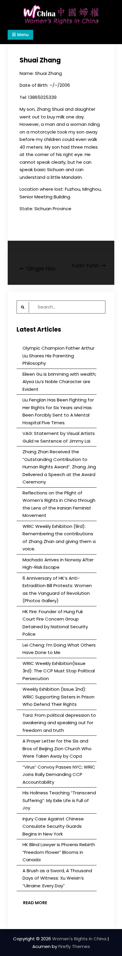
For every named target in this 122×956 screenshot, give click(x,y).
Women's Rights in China (79, 939)
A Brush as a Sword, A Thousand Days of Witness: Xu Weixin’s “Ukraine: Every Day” (57, 878)
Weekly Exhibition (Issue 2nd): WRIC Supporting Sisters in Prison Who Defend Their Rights (58, 696)
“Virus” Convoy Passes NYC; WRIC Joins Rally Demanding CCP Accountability (59, 774)
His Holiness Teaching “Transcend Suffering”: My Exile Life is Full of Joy (59, 800)
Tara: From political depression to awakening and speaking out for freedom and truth (59, 722)
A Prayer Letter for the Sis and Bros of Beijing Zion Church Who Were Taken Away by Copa (57, 748)
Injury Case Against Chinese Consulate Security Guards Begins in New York (53, 826)
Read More (35, 903)
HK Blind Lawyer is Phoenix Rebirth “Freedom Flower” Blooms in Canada (59, 852)
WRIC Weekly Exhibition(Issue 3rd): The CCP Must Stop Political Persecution (59, 671)
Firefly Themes (74, 946)
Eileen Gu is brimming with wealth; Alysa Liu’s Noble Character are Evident (59, 381)
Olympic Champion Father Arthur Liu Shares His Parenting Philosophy (58, 355)
